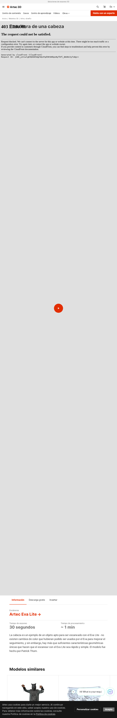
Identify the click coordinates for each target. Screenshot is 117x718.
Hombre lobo (15, 679)
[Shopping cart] (104, 6)
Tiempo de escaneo (18, 623)
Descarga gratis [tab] (37, 600)
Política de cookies (45, 714)
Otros (65, 13)
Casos (26, 13)
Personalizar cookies (87, 709)
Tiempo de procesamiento (72, 623)
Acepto (108, 709)
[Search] (97, 6)
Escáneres (14, 610)
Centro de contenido (11, 13)
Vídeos (56, 13)
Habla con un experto (104, 13)
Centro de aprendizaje (41, 13)
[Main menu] (3, 6)
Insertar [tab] (53, 600)
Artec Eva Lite (23, 614)
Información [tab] (18, 600)
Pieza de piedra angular (71, 679)
